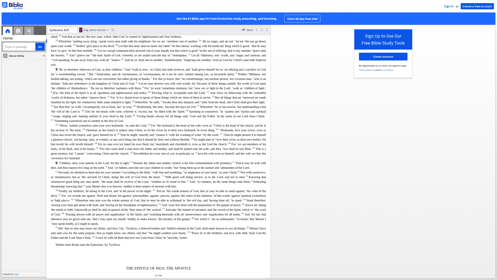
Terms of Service (367, 69)
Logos (16, 274)
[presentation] (7, 31)
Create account (383, 56)
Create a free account (477, 6)
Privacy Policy (386, 69)
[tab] (7, 31)
